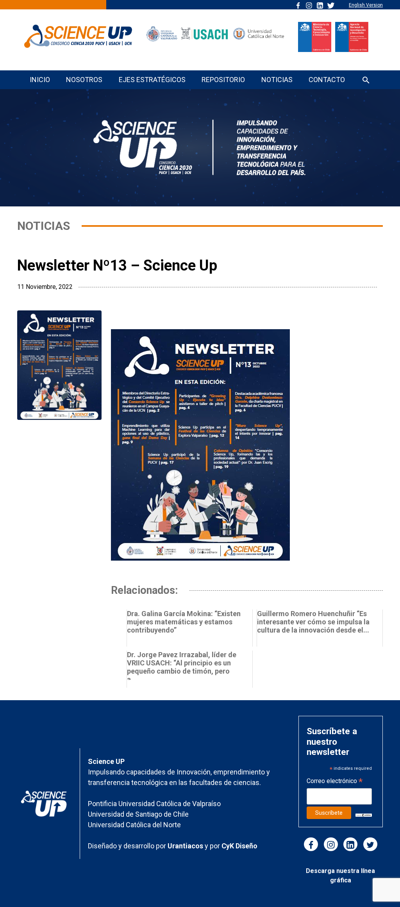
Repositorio (223, 79)
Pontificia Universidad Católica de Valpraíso (154, 803)
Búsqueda (366, 80)
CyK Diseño (239, 846)
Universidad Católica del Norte (134, 825)
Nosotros (84, 79)
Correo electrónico (334, 781)
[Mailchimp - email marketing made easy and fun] (363, 814)
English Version (366, 5)
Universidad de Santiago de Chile (138, 814)
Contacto (327, 79)
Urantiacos (186, 846)
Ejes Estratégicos (152, 79)
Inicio (40, 79)
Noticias (277, 79)
